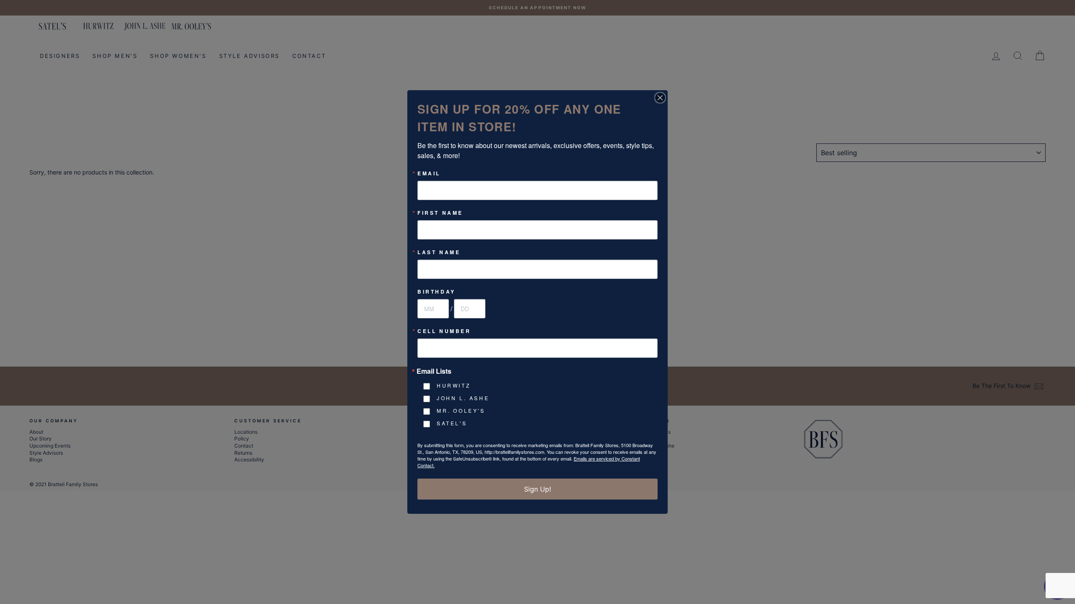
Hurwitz (453, 385)
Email (428, 173)
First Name (440, 212)
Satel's (452, 423)
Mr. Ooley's (461, 410)
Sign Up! (537, 489)
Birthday (436, 291)
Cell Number (444, 330)
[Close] (660, 98)
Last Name (438, 252)
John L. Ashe (463, 397)
